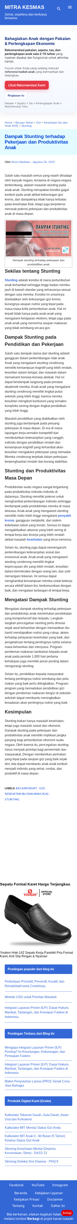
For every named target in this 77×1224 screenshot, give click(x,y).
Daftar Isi (58, 1206)
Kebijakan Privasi (26, 1199)
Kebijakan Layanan (49, 1193)
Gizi (42, 788)
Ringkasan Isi (16, 95)
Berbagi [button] (67, 1212)
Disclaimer (55, 1199)
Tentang (18, 1206)
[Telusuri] (59, 9)
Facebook (16, 1185)
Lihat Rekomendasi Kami (26, 85)
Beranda (20, 1193)
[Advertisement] (38, 848)
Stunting (11, 280)
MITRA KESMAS (24, 7)
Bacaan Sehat (27, 788)
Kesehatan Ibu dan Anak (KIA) (27, 793)
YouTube (38, 1185)
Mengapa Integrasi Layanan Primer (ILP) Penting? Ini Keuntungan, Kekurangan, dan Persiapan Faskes (35, 1052)
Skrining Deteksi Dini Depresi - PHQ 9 (31, 1161)
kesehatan (34, 539)
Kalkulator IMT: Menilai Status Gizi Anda (33, 1127)
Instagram (60, 1185)
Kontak (37, 1206)
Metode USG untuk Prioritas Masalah (31, 997)
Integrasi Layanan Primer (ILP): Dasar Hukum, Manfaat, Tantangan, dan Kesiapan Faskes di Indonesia (37, 1012)
